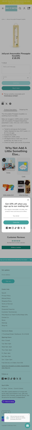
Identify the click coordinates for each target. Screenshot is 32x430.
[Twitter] (21, 228)
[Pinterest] (18, 228)
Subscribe (16, 222)
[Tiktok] (16, 228)
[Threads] (24, 228)
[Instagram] (13, 228)
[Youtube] (10, 228)
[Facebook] (7, 228)
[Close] (28, 200)
